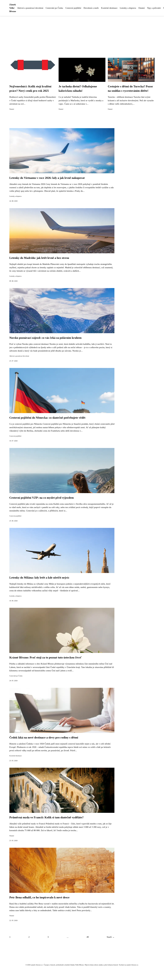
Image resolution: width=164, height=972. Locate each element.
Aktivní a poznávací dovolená (30, 8)
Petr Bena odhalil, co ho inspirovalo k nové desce (39, 897)
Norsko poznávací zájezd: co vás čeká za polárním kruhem (45, 337)
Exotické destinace (109, 8)
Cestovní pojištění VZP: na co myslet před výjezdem (41, 497)
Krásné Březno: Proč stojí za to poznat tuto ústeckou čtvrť (45, 657)
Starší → (110, 937)
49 (88, 937)
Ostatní (141, 8)
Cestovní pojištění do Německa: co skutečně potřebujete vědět (47, 417)
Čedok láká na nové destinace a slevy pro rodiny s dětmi (43, 737)
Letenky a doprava (128, 8)
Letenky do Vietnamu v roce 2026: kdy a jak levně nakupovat (47, 177)
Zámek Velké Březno (12, 8)
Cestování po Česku (54, 8)
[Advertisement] (82, 34)
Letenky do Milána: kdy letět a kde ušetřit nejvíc (39, 577)
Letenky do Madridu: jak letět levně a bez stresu (39, 257)
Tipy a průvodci (154, 8)
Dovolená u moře (91, 8)
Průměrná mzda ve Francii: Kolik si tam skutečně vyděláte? (46, 817)
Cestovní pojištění (73, 8)
